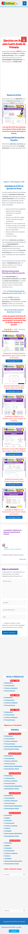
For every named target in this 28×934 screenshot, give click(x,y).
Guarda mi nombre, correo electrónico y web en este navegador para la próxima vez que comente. (13, 625)
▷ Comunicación (9, 685)
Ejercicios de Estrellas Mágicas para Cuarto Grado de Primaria (14, 450)
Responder (22, 559)
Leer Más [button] (18, 927)
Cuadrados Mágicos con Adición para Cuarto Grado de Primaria (14, 418)
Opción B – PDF (19, 182)
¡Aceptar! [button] (14, 931)
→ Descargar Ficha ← (14, 361)
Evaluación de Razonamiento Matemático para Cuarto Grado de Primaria (14, 355)
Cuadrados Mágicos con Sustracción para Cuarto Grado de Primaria (14, 512)
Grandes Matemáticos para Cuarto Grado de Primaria (14, 387)
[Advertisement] (14, 21)
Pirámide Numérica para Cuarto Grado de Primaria (14, 480)
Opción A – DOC (9, 182)
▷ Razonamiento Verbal (11, 749)
